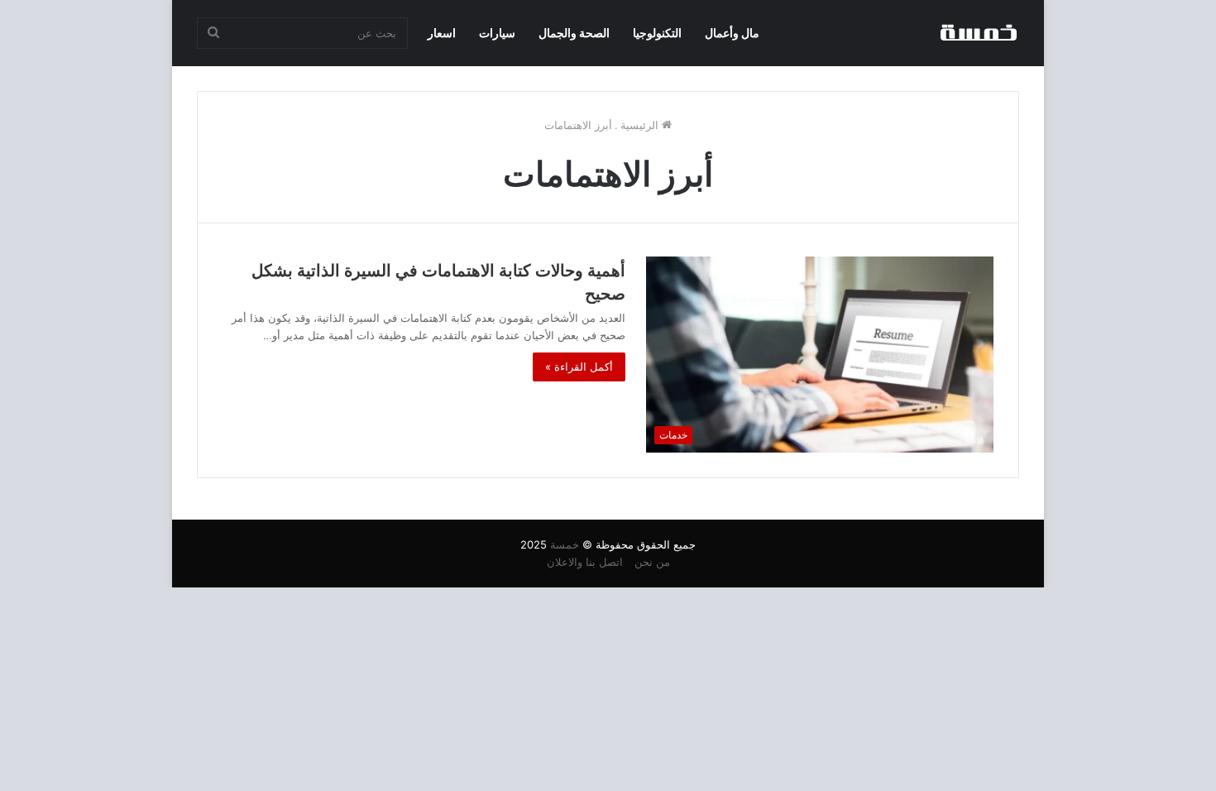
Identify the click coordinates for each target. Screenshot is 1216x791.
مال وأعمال (732, 33)
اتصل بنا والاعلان (585, 561)
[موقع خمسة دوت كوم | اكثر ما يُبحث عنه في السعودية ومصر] (977, 33)
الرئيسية (641, 125)
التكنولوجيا (657, 33)
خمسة (564, 544)
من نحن (652, 561)
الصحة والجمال (574, 33)
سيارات (497, 33)
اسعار (442, 33)
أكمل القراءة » (579, 366)
